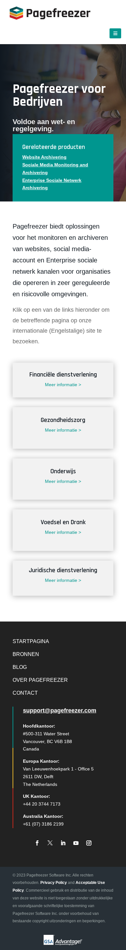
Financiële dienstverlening (63, 374)
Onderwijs (63, 471)
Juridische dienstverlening (63, 570)
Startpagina (31, 641)
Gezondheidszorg (63, 420)
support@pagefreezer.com (59, 710)
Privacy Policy (53, 882)
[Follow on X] (50, 843)
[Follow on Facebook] (37, 843)
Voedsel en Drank (63, 522)
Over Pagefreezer (40, 680)
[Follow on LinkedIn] (63, 843)
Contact (25, 693)
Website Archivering (44, 157)
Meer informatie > (63, 384)
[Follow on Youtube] (76, 843)
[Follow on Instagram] (89, 843)
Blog (20, 667)
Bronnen (26, 654)
